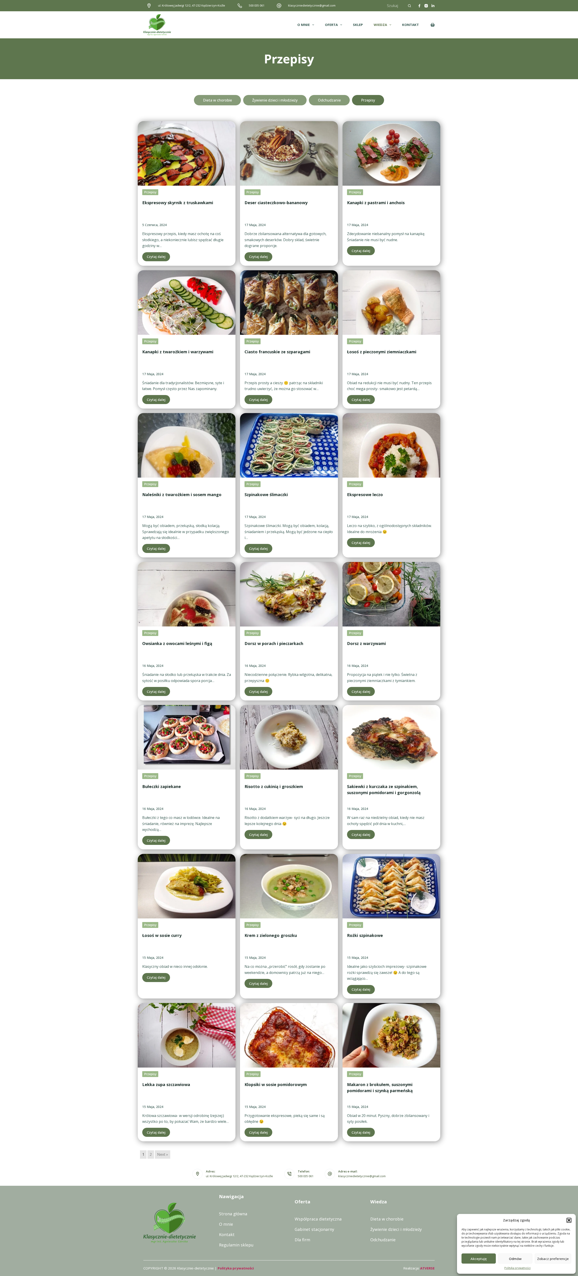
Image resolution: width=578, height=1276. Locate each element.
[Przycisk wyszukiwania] (409, 5)
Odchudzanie (383, 1239)
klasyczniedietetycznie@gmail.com (312, 5)
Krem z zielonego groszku (271, 935)
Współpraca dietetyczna (318, 1219)
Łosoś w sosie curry (162, 935)
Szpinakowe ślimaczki (266, 494)
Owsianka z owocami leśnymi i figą (177, 643)
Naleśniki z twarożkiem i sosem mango (181, 494)
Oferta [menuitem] (331, 24)
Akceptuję (479, 1258)
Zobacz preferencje (553, 1258)
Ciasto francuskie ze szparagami (277, 351)
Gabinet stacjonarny (314, 1229)
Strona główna (233, 1213)
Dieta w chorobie (386, 1219)
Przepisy (150, 192)
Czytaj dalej (156, 256)
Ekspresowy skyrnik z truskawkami (177, 202)
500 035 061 (256, 5)
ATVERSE (427, 1268)
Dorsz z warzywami (366, 643)
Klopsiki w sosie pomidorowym (276, 1084)
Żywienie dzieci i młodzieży (396, 1229)
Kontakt (227, 1234)
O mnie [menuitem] (303, 24)
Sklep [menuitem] (358, 24)
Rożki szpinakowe (365, 935)
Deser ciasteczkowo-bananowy (276, 202)
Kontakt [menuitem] (410, 24)
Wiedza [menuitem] (380, 24)
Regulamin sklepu (236, 1245)
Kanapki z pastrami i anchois (376, 202)
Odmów (515, 1258)
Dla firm (302, 1239)
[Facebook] (419, 5)
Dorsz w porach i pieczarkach (274, 643)
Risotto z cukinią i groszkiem (274, 786)
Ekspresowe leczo (365, 494)
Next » (162, 1154)
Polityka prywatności (517, 1268)
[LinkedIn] (433, 5)
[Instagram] (426, 5)
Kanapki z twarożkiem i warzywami (177, 351)
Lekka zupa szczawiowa (166, 1084)
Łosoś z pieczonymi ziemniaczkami (381, 351)
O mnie (226, 1224)
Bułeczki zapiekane (161, 786)
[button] (569, 1220)
